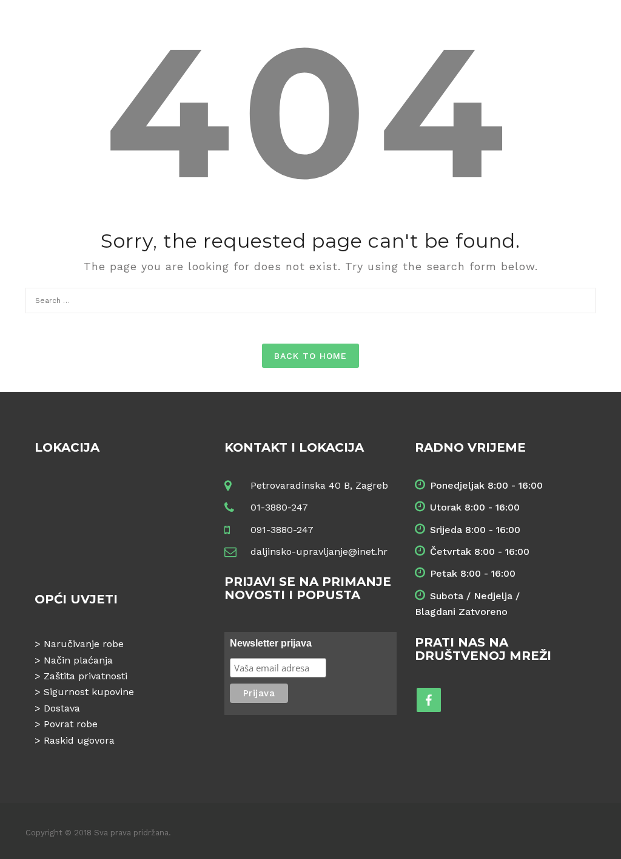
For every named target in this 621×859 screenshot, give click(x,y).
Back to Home (310, 356)
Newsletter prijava (271, 643)
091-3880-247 (282, 529)
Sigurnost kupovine (89, 692)
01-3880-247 (279, 507)
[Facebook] (429, 700)
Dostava (62, 708)
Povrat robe (71, 724)
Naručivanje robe (84, 644)
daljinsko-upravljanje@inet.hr (319, 551)
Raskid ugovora (79, 740)
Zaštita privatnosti (85, 676)
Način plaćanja (78, 660)
